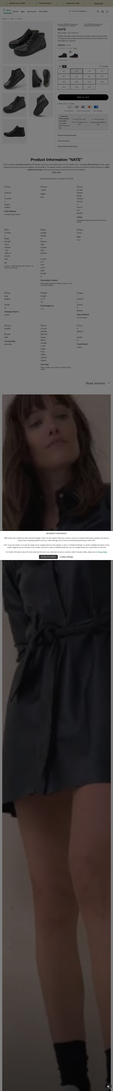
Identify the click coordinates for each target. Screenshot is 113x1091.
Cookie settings (66, 557)
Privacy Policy (102, 552)
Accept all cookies (48, 557)
